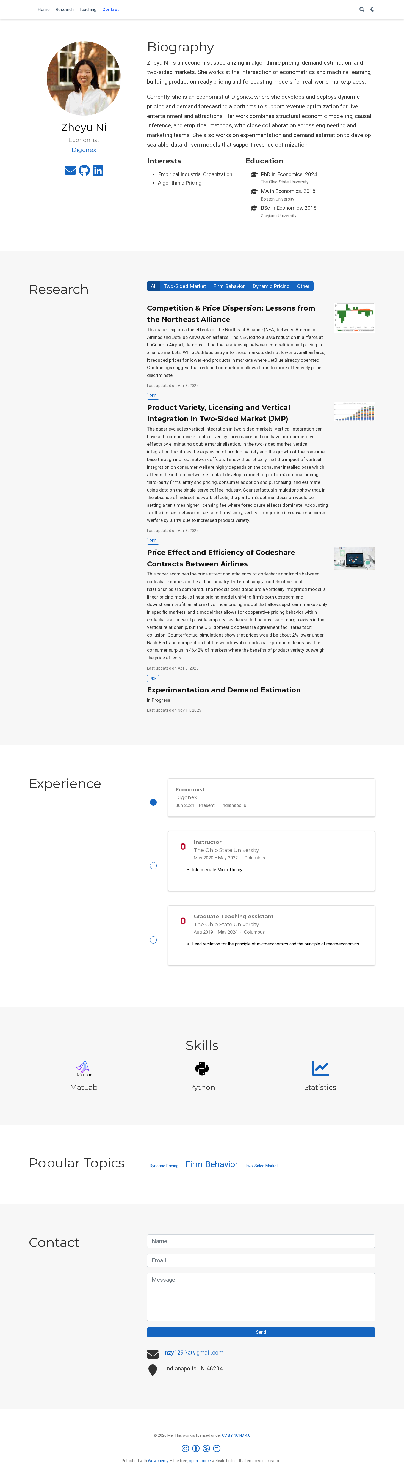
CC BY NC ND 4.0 (236, 1435)
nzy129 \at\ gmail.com (194, 1352)
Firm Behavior (229, 286)
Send (261, 1332)
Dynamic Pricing (271, 286)
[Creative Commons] (202, 1448)
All (153, 286)
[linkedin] (98, 172)
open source (200, 1460)
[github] (84, 172)
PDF (153, 396)
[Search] (361, 10)
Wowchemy (158, 1460)
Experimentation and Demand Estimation (224, 690)
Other (303, 286)
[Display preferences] (372, 10)
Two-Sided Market (185, 286)
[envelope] (70, 172)
